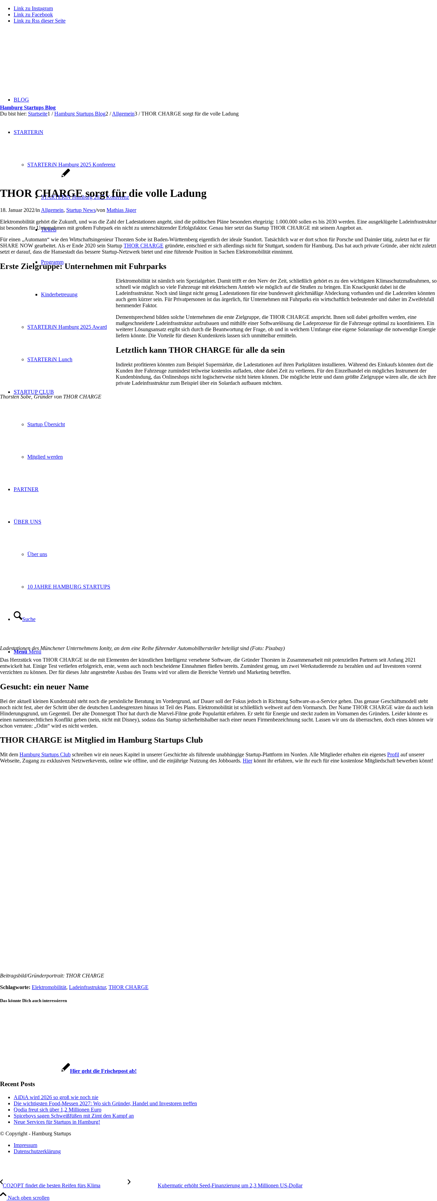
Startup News (81, 210)
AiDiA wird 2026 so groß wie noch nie (56, 1097)
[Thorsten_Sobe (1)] (35, 176)
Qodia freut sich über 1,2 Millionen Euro (57, 1109)
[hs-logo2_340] (51, 62)
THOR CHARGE (144, 245)
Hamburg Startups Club (45, 754)
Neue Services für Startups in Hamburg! (57, 1122)
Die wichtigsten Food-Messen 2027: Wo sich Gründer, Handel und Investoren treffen (105, 1103)
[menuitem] (225, 1145)
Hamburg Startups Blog (28, 107)
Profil (393, 754)
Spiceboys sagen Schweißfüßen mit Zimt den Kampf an (74, 1116)
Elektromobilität (49, 987)
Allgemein (52, 210)
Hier (247, 761)
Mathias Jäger (121, 210)
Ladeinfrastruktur (87, 987)
